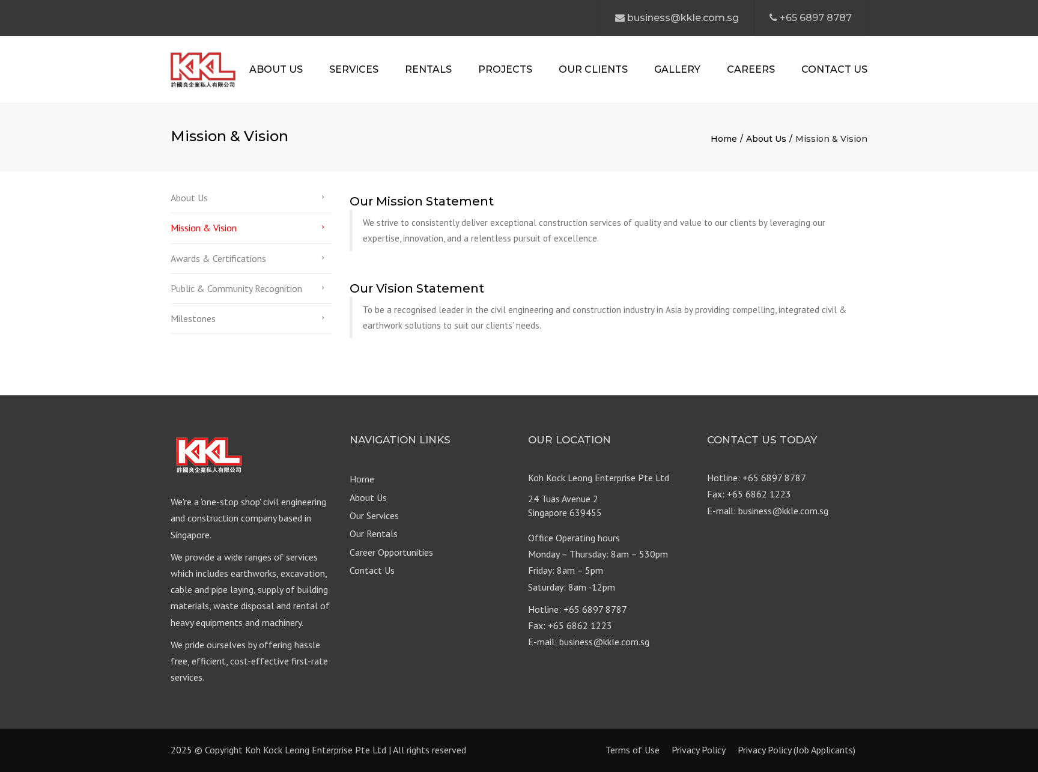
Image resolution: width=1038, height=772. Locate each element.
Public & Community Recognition (236, 288)
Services (353, 69)
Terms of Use (633, 750)
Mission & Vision (204, 228)
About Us (276, 69)
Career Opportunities (391, 552)
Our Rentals (374, 533)
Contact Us (834, 69)
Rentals (428, 69)
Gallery (677, 69)
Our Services (374, 515)
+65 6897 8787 (816, 17)
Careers (751, 69)
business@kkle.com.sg (683, 17)
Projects (505, 69)
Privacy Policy (699, 750)
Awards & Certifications (218, 258)
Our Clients (593, 69)
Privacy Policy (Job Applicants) (796, 750)
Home (724, 138)
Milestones (193, 318)
